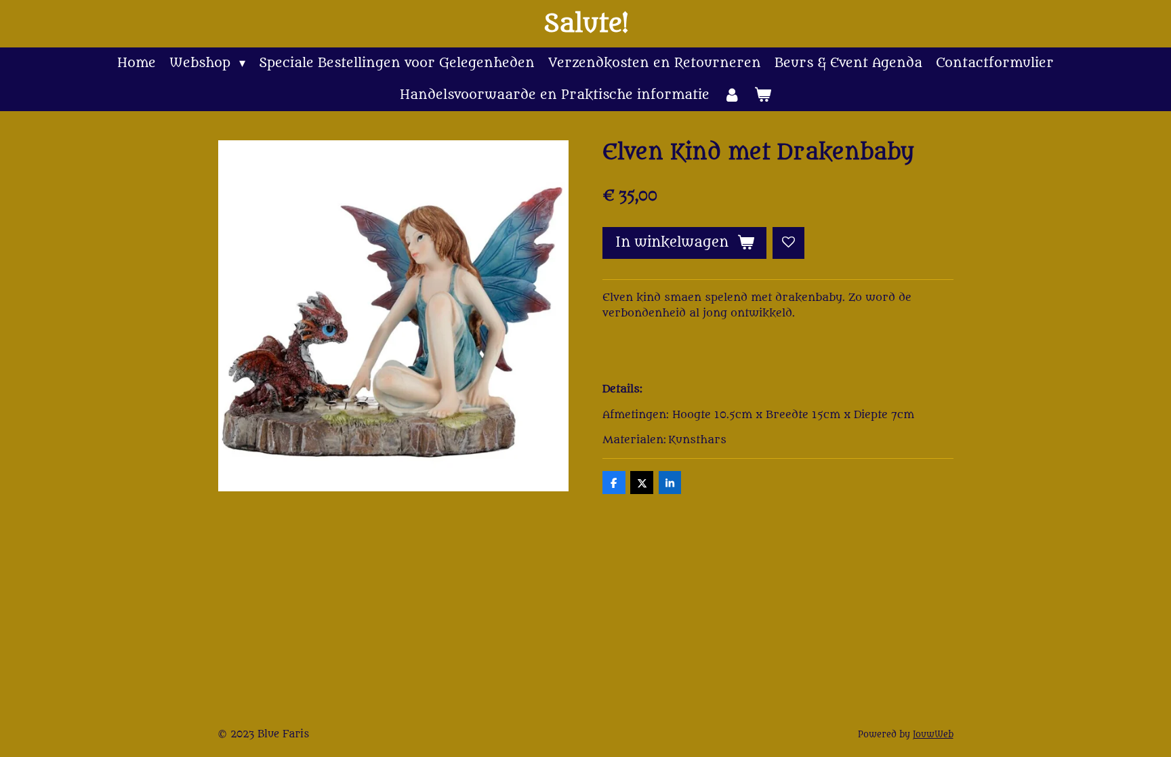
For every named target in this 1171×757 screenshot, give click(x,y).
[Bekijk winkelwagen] (762, 95)
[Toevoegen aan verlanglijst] (788, 243)
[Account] (731, 95)
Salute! (585, 24)
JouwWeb (933, 734)
